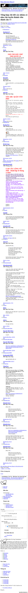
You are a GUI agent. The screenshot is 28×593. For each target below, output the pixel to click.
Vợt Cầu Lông (6, 566)
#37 (4, 399)
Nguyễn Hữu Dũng (8, 331)
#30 (4, 261)
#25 (4, 140)
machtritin (5, 238)
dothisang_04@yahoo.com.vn (12, 155)
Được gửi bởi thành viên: (7, 515)
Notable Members (9, 504)
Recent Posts (8, 495)
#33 (4, 327)
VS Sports (5, 565)
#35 (4, 351)
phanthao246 (6, 226)
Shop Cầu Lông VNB (7, 496)
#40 (4, 464)
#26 (4, 159)
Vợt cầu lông (5, 579)
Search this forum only (13, 526)
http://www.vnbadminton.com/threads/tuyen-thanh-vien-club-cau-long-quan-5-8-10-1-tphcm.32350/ (15, 347)
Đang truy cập (9, 506)
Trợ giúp (5, 573)
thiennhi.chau (6, 403)
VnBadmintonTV (6, 497)
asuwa (5, 320)
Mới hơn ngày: (5, 521)
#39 (4, 442)
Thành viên (5, 498)
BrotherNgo (6, 125)
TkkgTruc (6, 366)
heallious (9, 23)
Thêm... (5, 536)
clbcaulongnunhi (10, 160)
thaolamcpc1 (6, 32)
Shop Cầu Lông (6, 564)
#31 (4, 304)
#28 (4, 222)
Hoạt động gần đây (10, 507)
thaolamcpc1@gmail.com (11, 39)
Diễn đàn (5, 487)
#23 (4, 87)
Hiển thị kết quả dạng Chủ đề (17, 527)
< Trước (2, 27)
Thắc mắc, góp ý (6, 572)
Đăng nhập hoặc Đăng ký (7, 2)
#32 (4, 316)
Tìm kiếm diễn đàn (9, 494)
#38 (4, 420)
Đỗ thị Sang (6, 144)
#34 (4, 338)
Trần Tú (4, 88)
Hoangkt (5, 86)
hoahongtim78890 (8, 355)
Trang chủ (5, 486)
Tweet (2, 473)
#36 (4, 362)
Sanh (4, 50)
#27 (4, 209)
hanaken (17, 160)
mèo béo (5, 92)
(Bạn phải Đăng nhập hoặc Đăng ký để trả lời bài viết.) (12, 466)
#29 (4, 236)
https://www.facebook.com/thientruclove (14, 393)
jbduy (4, 308)
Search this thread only (13, 525)
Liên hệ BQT (6, 574)
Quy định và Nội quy (7, 587)
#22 (4, 74)
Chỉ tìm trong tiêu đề (12, 513)
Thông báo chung (6, 571)
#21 (4, 46)
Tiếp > (9, 27)
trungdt (5, 212)
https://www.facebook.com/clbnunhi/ (13, 296)
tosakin (4, 160)
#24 (4, 120)
